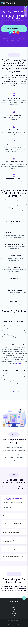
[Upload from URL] (17, 32)
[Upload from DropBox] (10, 32)
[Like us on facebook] (10, 601)
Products (14, 607)
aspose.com (12, 20)
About (14, 615)
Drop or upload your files (14, 28)
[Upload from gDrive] (14, 32)
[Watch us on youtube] (15, 601)
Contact (20, 624)
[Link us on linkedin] (18, 601)
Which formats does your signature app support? (12, 498)
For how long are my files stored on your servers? (12, 540)
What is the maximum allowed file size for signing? (12, 524)
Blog (14, 611)
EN (24, 3)
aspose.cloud (20, 20)
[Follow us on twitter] (12, 601)
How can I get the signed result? (12, 532)
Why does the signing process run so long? (13, 557)
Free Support (14, 609)
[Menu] (22, 3)
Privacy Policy (18, 40)
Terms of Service (10, 40)
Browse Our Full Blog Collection (14, 392)
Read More (20, 338)
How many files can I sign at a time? (12, 515)
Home (14, 605)
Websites (14, 613)
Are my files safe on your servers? (12, 549)
